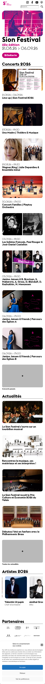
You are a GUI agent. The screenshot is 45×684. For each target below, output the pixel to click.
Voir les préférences (22, 679)
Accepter (22, 667)
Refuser (22, 673)
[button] (42, 645)
